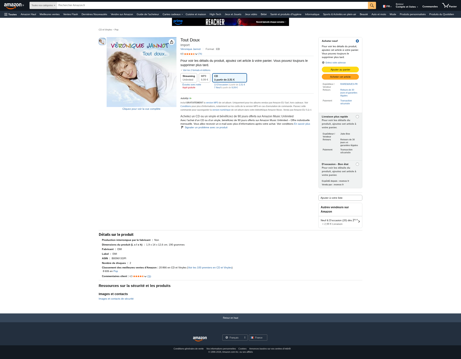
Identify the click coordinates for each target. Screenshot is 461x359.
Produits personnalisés (413, 14)
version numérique (221, 110)
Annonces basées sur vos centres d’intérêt (270, 348)
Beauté (364, 14)
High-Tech (215, 14)
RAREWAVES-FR (349, 84)
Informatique (312, 14)
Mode (393, 14)
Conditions (185, 106)
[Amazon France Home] (200, 339)
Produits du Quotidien (441, 14)
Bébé (264, 14)
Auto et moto (379, 14)
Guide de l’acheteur (148, 14)
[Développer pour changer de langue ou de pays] (391, 6)
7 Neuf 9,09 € (226, 87)
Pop (116, 29)
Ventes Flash (70, 14)
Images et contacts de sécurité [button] (116, 298)
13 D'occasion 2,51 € (229, 84)
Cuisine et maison (196, 14)
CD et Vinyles (105, 29)
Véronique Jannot (190, 49)
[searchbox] (212, 5)
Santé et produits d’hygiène (285, 14)
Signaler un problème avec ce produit (206, 127)
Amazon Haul (28, 14)
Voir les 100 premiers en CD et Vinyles (210, 267)
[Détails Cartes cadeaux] (182, 14)
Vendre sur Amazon (122, 14)
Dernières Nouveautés (94, 14)
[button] (10, 14)
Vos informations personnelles (221, 348)
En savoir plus (302, 123)
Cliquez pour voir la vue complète (141, 108)
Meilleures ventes (50, 14)
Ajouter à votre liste (332, 197)
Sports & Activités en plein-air (339, 14)
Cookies (242, 348)
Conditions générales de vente (189, 348)
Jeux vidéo (251, 14)
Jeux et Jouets (233, 14)
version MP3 (212, 102)
